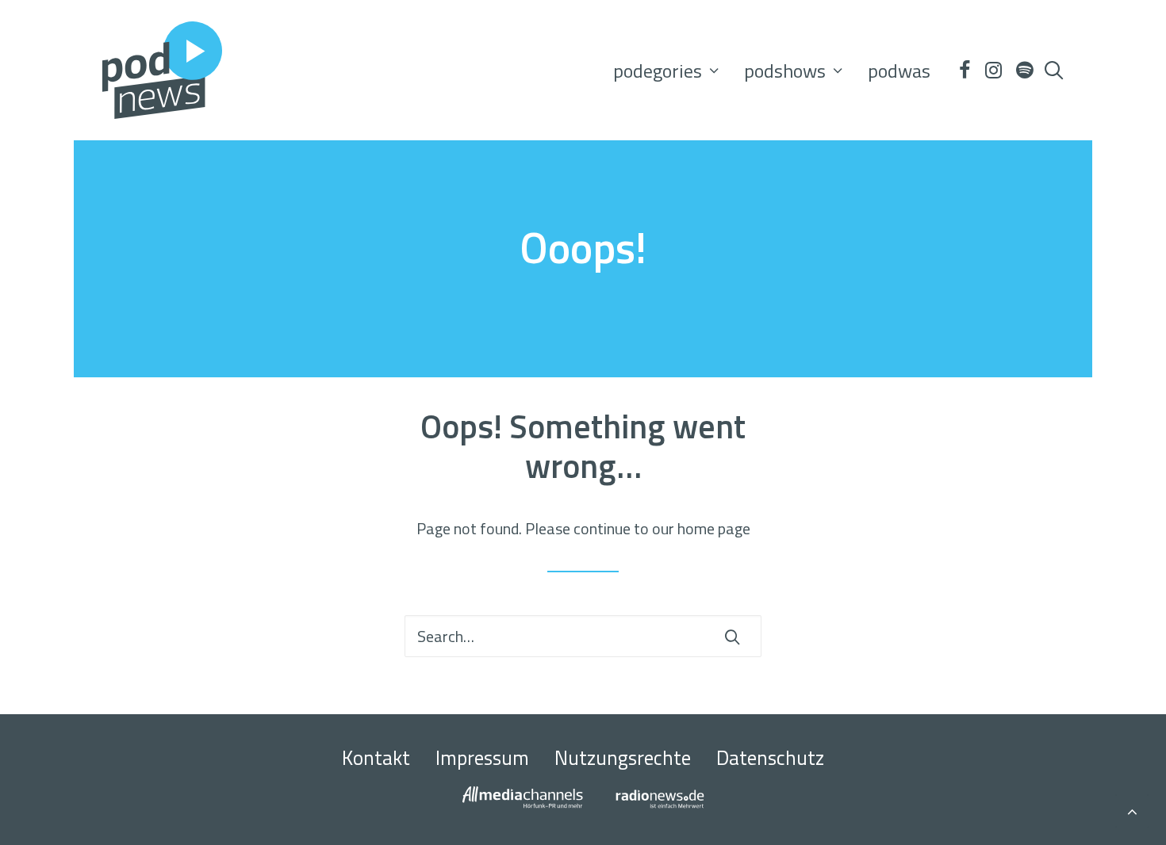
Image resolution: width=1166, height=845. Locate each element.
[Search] (583, 636)
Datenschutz (770, 758)
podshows (785, 70)
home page (713, 528)
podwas (899, 70)
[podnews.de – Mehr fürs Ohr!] (162, 70)
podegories (657, 70)
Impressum (482, 758)
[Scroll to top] (1132, 809)
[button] (963, 70)
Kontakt (376, 758)
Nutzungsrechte (622, 758)
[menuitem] (666, 70)
